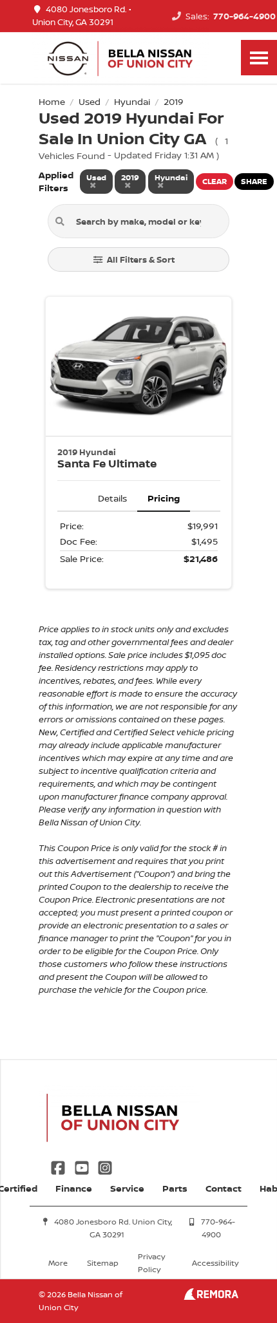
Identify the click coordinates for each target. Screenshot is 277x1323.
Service (127, 1188)
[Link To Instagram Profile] (105, 1166)
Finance (73, 1188)
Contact (223, 1188)
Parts (174, 1188)
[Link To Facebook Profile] (59, 1166)
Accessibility (215, 1262)
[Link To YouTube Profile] (82, 1166)
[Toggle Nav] (259, 57)
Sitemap (103, 1262)
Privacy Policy (151, 1263)
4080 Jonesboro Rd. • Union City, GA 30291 (81, 16)
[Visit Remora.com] (211, 1296)
